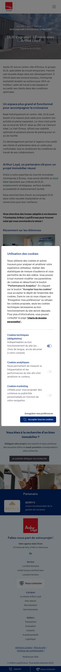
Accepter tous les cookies (40, 419)
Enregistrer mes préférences (39, 413)
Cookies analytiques (24, 369)
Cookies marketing (24, 393)
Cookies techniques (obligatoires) (24, 344)
